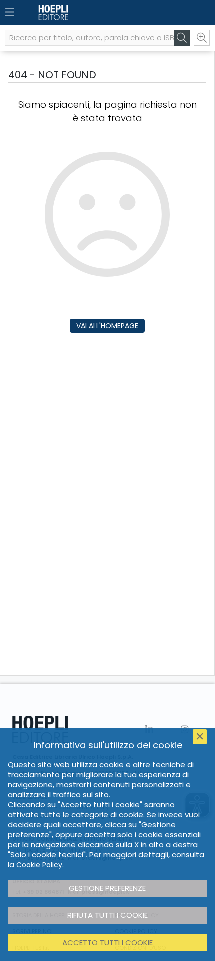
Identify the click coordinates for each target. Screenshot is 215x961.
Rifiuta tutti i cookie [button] (108, 915)
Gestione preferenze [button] (107, 888)
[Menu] (10, 12)
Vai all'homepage (107, 326)
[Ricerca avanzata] (202, 38)
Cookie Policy (39, 865)
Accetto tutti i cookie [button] (107, 942)
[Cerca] (182, 38)
